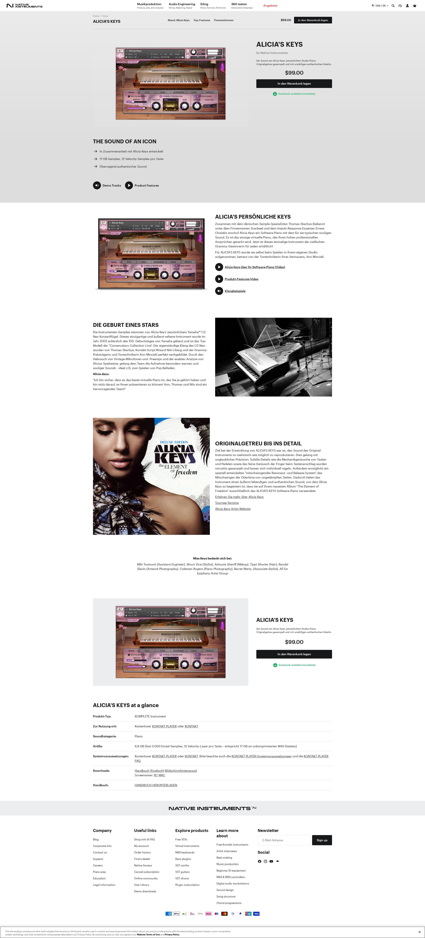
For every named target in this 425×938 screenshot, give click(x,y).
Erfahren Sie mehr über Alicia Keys (239, 496)
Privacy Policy (172, 935)
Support (98, 859)
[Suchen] (393, 5)
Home (96, 16)
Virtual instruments (187, 846)
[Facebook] (260, 861)
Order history (142, 852)
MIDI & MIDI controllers (230, 877)
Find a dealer (142, 859)
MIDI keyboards (184, 852)
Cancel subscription (146, 872)
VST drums (182, 878)
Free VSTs (181, 839)
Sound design (225, 890)
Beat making (224, 857)
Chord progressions (229, 903)
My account (141, 846)
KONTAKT (191, 726)
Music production (227, 864)
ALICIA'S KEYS (106, 21)
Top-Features (202, 20)
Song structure (225, 896)
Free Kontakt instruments (232, 844)
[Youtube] (271, 861)
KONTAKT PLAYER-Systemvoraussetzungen (262, 756)
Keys (105, 16)
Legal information (104, 884)
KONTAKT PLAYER (164, 726)
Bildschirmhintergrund (181, 770)
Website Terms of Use (148, 935)
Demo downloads (145, 891)
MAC (162, 775)
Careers (98, 865)
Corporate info (102, 846)
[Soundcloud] (277, 861)
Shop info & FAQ (144, 839)
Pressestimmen (224, 20)
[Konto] (407, 5)
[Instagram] (265, 861)
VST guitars (182, 872)
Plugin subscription (187, 884)
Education (99, 878)
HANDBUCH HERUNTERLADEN (156, 785)
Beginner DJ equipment (231, 870)
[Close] (419, 932)
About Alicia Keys (179, 20)
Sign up (322, 840)
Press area (99, 872)
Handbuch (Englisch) (149, 770)
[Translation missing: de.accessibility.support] (400, 5)
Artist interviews (226, 851)
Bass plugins (183, 859)
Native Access (143, 865)
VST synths (182, 865)
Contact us (100, 852)
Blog (96, 839)
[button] (107, 185)
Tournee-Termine (227, 502)
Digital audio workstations (232, 883)
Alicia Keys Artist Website (233, 508)
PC (156, 775)
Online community (146, 878)
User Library (141, 884)
